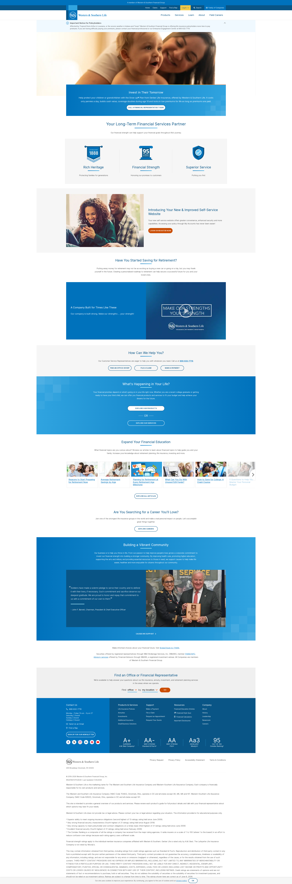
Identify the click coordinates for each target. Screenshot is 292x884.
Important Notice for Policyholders (85, 23)
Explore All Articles (146, 496)
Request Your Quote (154, 720)
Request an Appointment (155, 716)
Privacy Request (157, 760)
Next (253, 474)
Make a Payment (152, 709)
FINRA (187, 654)
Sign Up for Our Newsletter (81, 734)
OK (193, 881)
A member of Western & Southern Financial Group (146, 3)
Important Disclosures (182, 721)
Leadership (206, 716)
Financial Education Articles (184, 709)
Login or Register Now (160, 231)
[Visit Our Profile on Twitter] (74, 742)
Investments (122, 716)
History (205, 713)
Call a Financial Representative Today (146, 107)
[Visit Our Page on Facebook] (68, 742)
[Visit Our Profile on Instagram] (80, 742)
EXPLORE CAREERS (146, 529)
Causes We (145, 634)
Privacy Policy (174, 760)
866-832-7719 (186, 361)
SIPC (193, 654)
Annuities (121, 713)
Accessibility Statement (195, 760)
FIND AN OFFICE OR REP (119, 368)
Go (165, 690)
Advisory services (101, 657)
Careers (205, 724)
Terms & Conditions (218, 760)
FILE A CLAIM (146, 368)
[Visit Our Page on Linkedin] (86, 742)
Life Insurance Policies (126, 709)
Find (124, 689)
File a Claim (150, 713)
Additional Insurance (125, 720)
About (204, 709)
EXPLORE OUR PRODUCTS (146, 408)
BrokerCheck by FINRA (169, 648)
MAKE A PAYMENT (172, 368)
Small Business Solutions (127, 724)
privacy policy (181, 881)
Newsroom (206, 720)
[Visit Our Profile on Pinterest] (92, 742)
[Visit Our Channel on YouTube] (98, 742)
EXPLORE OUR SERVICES (146, 423)
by (139, 689)
